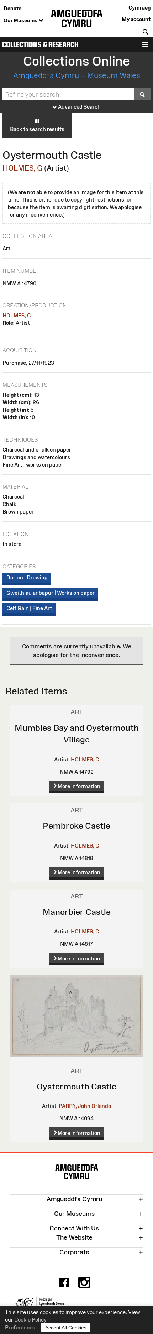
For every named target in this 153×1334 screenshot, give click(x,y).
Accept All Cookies (65, 1327)
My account (136, 19)
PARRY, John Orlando (85, 1106)
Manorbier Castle (77, 912)
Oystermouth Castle (76, 1086)
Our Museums (21, 20)
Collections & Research (40, 44)
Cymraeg (139, 8)
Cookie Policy (30, 1320)
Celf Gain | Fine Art (29, 608)
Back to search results (37, 129)
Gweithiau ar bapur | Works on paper (50, 593)
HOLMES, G (22, 168)
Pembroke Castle (76, 825)
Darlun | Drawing (27, 577)
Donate (12, 8)
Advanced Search (79, 107)
